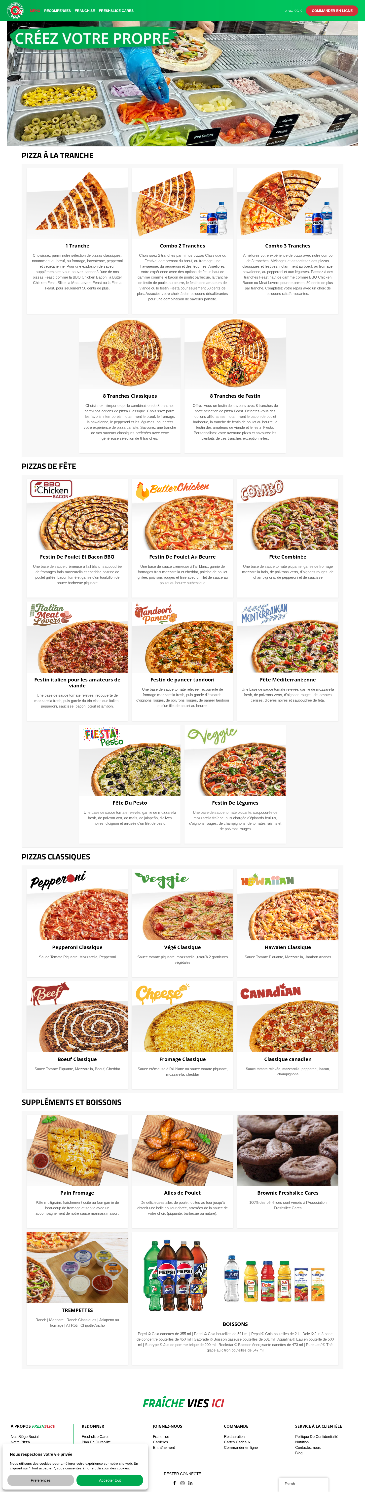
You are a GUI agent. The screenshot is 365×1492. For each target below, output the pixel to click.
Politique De (316, 1436)
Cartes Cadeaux (237, 1442)
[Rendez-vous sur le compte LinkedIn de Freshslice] (190, 1483)
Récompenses (57, 11)
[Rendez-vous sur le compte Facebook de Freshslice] (175, 1483)
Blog (298, 1453)
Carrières (160, 1442)
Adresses (293, 10)
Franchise (85, 11)
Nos (24, 1436)
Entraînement (164, 1447)
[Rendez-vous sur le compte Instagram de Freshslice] (182, 1483)
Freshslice (96, 1436)
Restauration (234, 1436)
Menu (35, 11)
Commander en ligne (332, 11)
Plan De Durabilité (96, 1442)
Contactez (308, 1447)
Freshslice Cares (116, 11)
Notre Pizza (20, 1442)
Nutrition (302, 1442)
